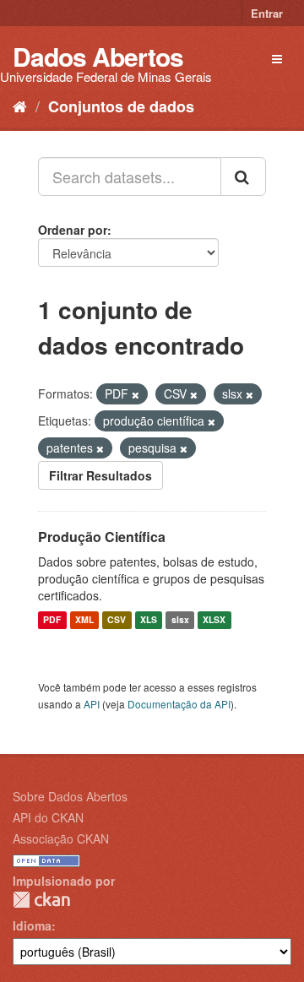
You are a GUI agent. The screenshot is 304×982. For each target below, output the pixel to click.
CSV (116, 620)
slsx (180, 620)
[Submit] (243, 176)
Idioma (32, 925)
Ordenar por (72, 229)
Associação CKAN (61, 838)
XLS (148, 620)
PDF (52, 620)
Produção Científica (102, 536)
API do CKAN (48, 817)
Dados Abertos (98, 56)
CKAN (41, 900)
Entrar (267, 13)
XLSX (214, 620)
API (92, 704)
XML (84, 620)
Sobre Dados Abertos (70, 796)
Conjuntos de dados (121, 106)
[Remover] (135, 394)
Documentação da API (179, 704)
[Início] (20, 106)
